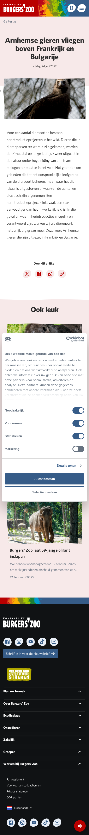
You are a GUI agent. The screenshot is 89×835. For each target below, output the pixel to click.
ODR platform (15, 797)
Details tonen (66, 465)
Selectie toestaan (44, 492)
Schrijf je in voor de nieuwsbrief (28, 653)
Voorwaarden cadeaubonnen (24, 785)
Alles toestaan (44, 479)
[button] (81, 8)
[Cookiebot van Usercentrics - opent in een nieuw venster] (66, 339)
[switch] (78, 423)
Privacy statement (18, 791)
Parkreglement (15, 779)
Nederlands (21, 808)
